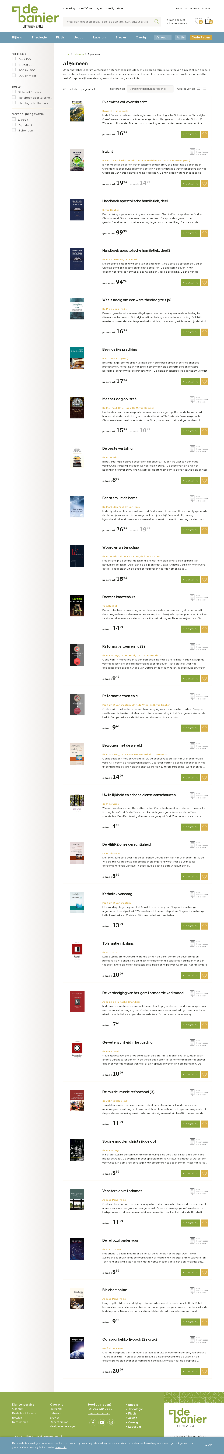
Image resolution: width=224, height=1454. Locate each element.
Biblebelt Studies (29, 92)
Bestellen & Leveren (25, 1413)
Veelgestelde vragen (63, 1426)
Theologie (39, 37)
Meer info (61, 1447)
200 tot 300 (26, 70)
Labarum (99, 37)
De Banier (56, 1409)
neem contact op (99, 1413)
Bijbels (17, 37)
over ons (181, 8)
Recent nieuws (59, 1422)
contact (207, 8)
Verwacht (163, 37)
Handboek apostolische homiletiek (35, 98)
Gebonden (25, 130)
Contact (17, 1409)
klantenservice (178, 23)
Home (66, 54)
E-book (23, 119)
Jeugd (79, 37)
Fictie (60, 37)
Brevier (121, 37)
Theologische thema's (33, 103)
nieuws (194, 8)
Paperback (25, 125)
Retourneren (20, 1422)
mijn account (177, 19)
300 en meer (27, 76)
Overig (141, 37)
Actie (181, 37)
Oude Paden (201, 37)
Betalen (17, 1417)
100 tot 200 (26, 65)
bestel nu (192, 134)
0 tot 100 (24, 59)
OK (210, 1445)
